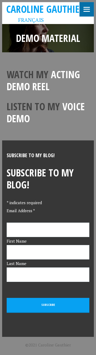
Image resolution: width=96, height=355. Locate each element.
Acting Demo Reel (43, 80)
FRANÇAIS (27, 19)
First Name (17, 241)
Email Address (21, 210)
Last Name (16, 263)
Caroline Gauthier (45, 9)
